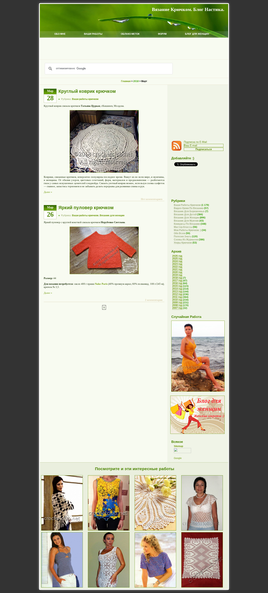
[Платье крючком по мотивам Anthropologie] (111, 587)
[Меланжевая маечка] (64, 587)
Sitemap (178, 446)
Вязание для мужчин (186, 220)
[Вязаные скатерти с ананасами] (158, 530)
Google (178, 458)
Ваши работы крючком (85, 99)
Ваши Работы (93, 34)
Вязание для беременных (189, 211)
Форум (162, 34)
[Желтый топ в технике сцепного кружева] (111, 530)
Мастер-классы (183, 227)
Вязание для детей (185, 214)
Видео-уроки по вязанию (188, 208)
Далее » (48, 192)
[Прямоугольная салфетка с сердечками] (204, 587)
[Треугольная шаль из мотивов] (64, 530)
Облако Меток (130, 34)
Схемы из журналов (186, 239)
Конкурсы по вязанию (187, 224)
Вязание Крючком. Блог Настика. (188, 9)
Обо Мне (60, 34)
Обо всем (179, 233)
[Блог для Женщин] (197, 433)
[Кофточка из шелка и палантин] (204, 530)
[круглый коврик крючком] (104, 171)
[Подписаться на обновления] (177, 150)
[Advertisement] (134, 48)
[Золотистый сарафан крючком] (198, 391)
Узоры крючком (183, 242)
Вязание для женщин (112, 215)
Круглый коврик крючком (87, 91)
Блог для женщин (197, 34)
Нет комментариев (151, 199)
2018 (136, 81)
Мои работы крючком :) (187, 230)
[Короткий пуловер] (158, 587)
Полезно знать (182, 236)
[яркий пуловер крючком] (104, 273)
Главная (126, 81)
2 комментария (153, 299)
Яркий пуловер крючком (86, 207)
